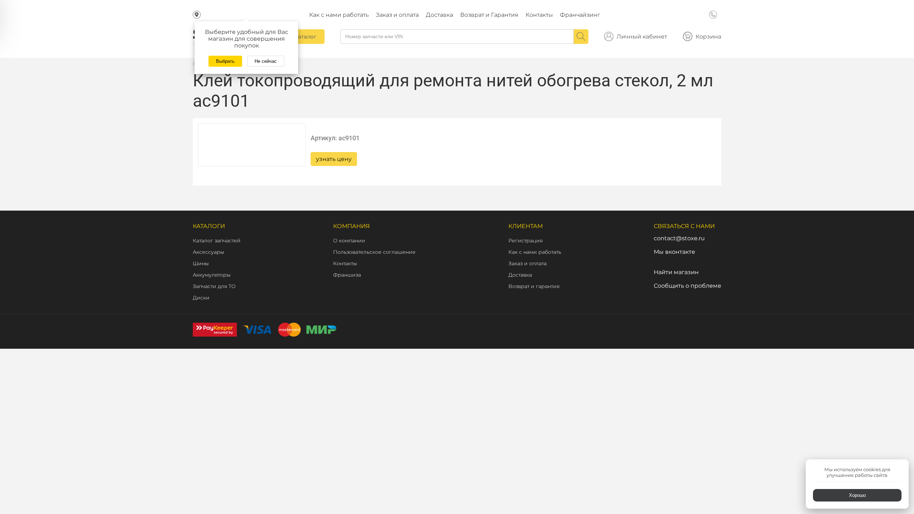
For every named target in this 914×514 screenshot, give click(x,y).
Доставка (439, 14)
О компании (349, 240)
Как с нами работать (339, 14)
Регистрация (525, 240)
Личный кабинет (642, 36)
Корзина (708, 36)
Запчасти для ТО (214, 286)
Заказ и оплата (397, 14)
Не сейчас (266, 61)
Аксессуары (208, 252)
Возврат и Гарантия (489, 14)
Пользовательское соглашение (374, 252)
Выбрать (225, 61)
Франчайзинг (580, 14)
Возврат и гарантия (533, 286)
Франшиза (347, 275)
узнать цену (334, 159)
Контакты (539, 14)
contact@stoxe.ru (679, 238)
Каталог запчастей (217, 240)
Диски (201, 297)
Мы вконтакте (674, 251)
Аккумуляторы (212, 275)
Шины (201, 263)
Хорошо (857, 495)
